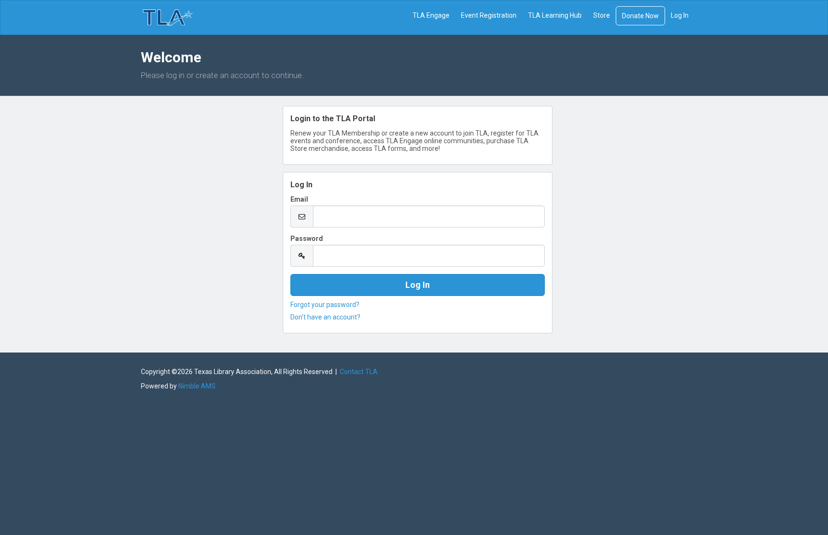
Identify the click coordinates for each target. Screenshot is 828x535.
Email (299, 199)
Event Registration (489, 15)
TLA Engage (431, 15)
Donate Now (640, 16)
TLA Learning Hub (555, 15)
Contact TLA (359, 372)
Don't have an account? (325, 317)
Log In (680, 15)
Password (306, 238)
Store (601, 15)
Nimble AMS (197, 386)
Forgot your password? (324, 304)
